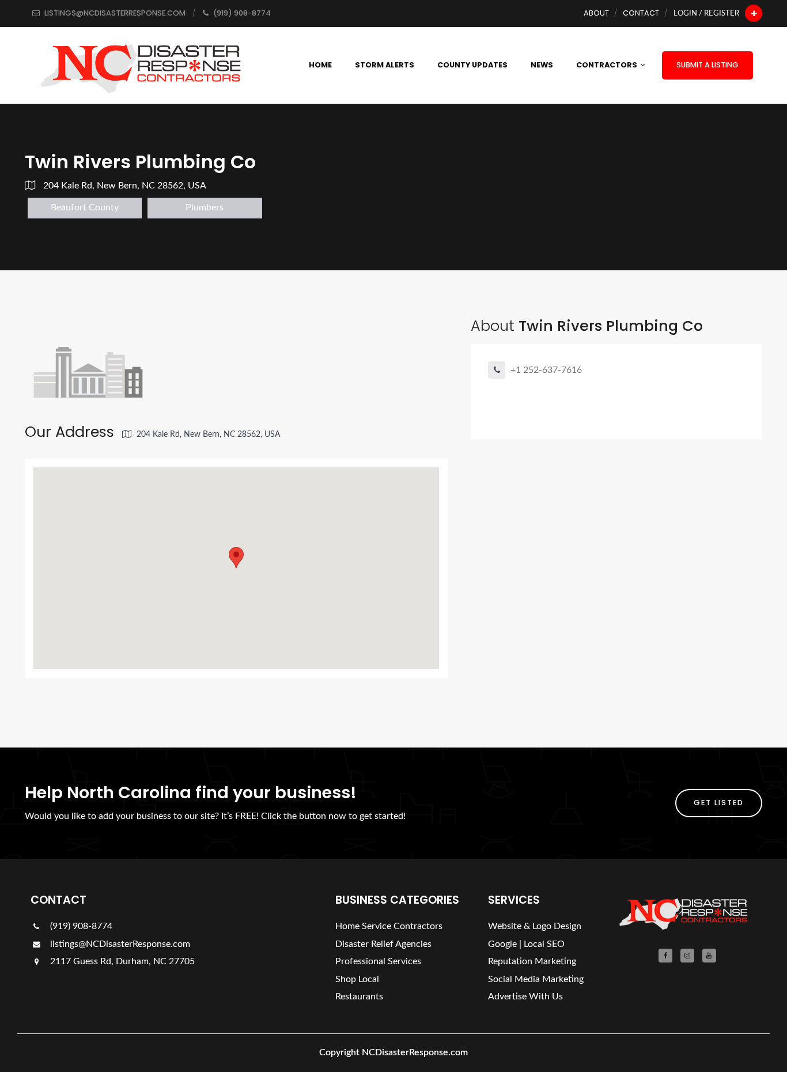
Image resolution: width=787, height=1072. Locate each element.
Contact (641, 13)
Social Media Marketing (536, 979)
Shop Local (357, 979)
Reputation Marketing (532, 961)
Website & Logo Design (534, 926)
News (542, 65)
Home (320, 65)
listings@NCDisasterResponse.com (120, 944)
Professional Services (378, 961)
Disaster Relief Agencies (383, 944)
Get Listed (719, 802)
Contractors (606, 65)
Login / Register (706, 13)
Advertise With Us (525, 996)
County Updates (472, 65)
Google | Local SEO (526, 944)
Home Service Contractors (388, 926)
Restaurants (359, 996)
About (596, 13)
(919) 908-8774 (80, 926)
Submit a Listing (707, 65)
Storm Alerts (384, 65)
